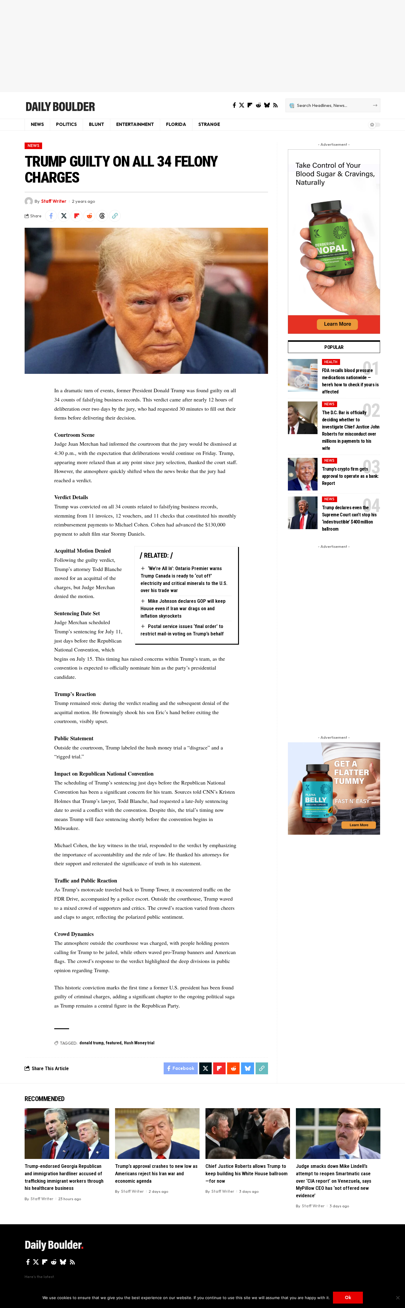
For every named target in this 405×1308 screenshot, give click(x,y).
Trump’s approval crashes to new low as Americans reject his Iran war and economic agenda (156, 1173)
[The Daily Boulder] (60, 105)
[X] (241, 105)
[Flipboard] (250, 105)
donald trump (91, 1042)
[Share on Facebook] (51, 216)
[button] (115, 216)
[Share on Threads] (102, 216)
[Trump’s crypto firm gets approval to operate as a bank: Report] (303, 474)
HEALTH (330, 362)
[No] (398, 1298)
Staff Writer (53, 201)
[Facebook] (234, 105)
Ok (348, 1297)
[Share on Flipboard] (76, 216)
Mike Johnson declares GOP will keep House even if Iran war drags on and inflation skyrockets (183, 608)
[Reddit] (258, 105)
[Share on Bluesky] (247, 1068)
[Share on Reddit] (89, 216)
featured (114, 1042)
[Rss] (275, 105)
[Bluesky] (266, 105)
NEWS (33, 145)
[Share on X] (64, 216)
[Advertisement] (202, 46)
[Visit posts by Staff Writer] (29, 201)
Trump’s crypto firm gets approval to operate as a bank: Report (350, 476)
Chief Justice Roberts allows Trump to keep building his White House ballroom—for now (246, 1173)
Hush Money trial (139, 1042)
